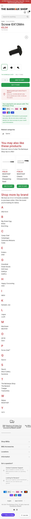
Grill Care (4, 269)
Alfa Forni (4, 212)
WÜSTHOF (4, 169)
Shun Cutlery (5, 371)
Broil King (4, 226)
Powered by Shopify (15, 506)
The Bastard (5, 386)
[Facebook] (14, 509)
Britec (3, 224)
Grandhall (4, 264)
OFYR (3, 338)
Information (5, 457)
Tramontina (5, 391)
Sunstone (4, 374)
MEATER (4, 329)
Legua (3, 314)
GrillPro (4, 274)
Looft (3, 317)
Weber (3, 400)
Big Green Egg (6, 221)
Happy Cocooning (7, 283)
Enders (3, 252)
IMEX (3, 295)
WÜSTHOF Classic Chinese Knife (22, 176)
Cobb (3, 243)
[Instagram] (17, 509)
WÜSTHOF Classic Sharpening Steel (6, 177)
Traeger (4, 388)
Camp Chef (5, 235)
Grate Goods (5, 267)
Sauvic (3, 369)
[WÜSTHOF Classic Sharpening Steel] (8, 162)
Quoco (3, 360)
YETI (3, 412)
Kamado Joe (5, 305)
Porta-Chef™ (5, 350)
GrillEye (4, 271)
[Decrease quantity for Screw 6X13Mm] (2, 80)
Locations (4, 452)
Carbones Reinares (8, 240)
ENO (2, 255)
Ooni (3, 341)
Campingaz (5, 238)
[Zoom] (26, 37)
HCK (2, 286)
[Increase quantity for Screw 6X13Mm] (7, 80)
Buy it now (16, 85)
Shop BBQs (5, 441)
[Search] (27, 17)
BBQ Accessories (7, 447)
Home (2, 21)
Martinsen (4, 326)
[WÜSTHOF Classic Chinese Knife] (23, 162)
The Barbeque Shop (7, 74)
